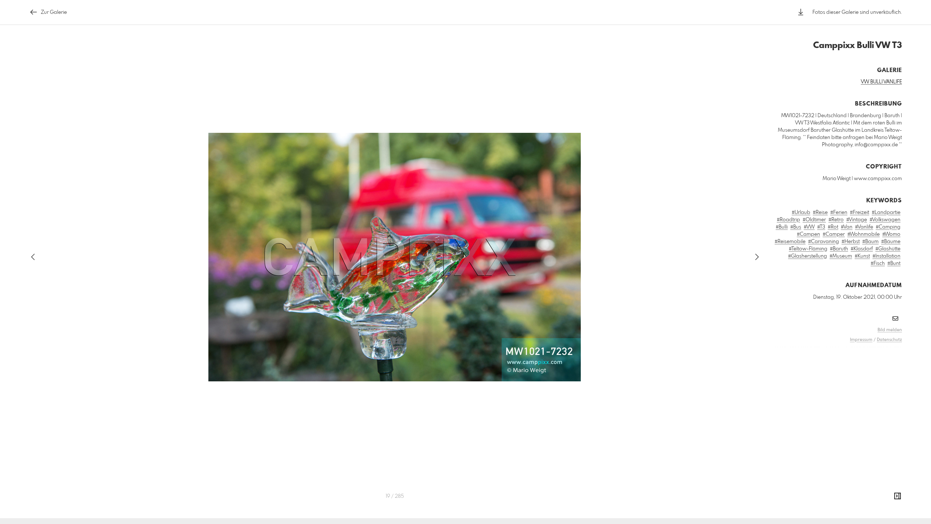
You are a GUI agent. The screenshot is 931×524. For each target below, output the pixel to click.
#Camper (834, 234)
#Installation (886, 256)
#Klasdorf (862, 248)
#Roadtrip (788, 219)
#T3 (821, 227)
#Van (846, 227)
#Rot (833, 227)
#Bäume (890, 241)
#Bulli (782, 227)
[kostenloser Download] (800, 12)
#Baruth (839, 248)
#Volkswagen (885, 219)
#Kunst (862, 256)
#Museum (841, 256)
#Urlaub (801, 212)
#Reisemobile (790, 241)
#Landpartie (886, 212)
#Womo (891, 234)
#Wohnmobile (863, 234)
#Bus (795, 227)
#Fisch (878, 263)
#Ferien (838, 212)
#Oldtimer (814, 219)
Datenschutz (889, 340)
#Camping (888, 227)
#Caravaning (823, 241)
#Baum (870, 241)
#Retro (836, 219)
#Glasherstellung (807, 256)
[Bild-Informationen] (897, 496)
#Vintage (856, 219)
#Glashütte (887, 248)
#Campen (808, 234)
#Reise (820, 212)
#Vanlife (864, 227)
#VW (809, 227)
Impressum (861, 340)
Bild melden (890, 330)
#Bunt (893, 263)
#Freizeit (859, 212)
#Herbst (851, 241)
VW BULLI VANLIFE (881, 81)
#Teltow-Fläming (808, 248)
